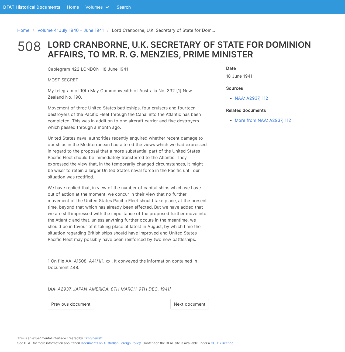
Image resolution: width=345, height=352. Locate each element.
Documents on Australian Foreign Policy (111, 343)
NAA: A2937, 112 (251, 98)
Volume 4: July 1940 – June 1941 (70, 30)
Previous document (71, 304)
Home (73, 7)
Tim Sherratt (93, 338)
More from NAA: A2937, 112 (263, 120)
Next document (189, 304)
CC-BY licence (222, 343)
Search (124, 7)
